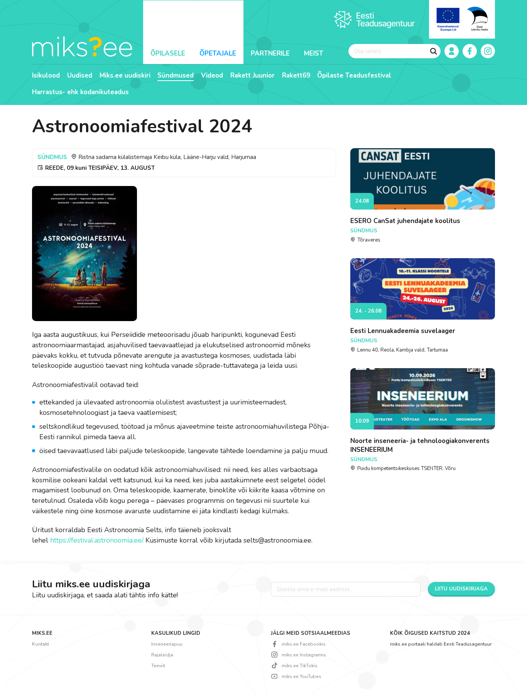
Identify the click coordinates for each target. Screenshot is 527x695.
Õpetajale (217, 53)
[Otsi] (433, 51)
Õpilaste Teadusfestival (354, 75)
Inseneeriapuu (166, 644)
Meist (313, 53)
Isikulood (46, 75)
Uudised (79, 75)
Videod (212, 75)
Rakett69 (296, 75)
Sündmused (175, 75)
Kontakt (40, 644)
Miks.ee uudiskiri (125, 75)
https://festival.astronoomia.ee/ (97, 540)
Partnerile (270, 53)
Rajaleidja (162, 655)
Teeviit (158, 666)
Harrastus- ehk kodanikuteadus (80, 92)
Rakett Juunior (252, 75)
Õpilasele (167, 53)
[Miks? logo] (82, 46)
